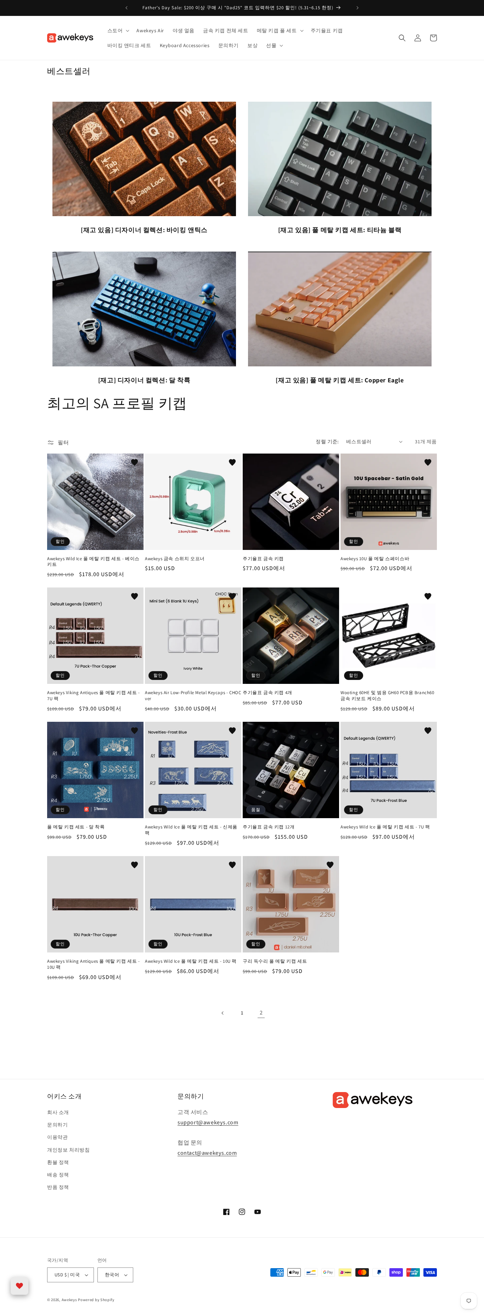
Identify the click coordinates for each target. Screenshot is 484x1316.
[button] (118, 30)
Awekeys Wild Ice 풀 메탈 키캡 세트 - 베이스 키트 (93, 562)
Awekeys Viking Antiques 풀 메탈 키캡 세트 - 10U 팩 (93, 964)
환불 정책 (58, 1162)
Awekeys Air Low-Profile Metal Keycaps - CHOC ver (193, 696)
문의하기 (57, 1124)
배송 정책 (58, 1174)
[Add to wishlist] (135, 462)
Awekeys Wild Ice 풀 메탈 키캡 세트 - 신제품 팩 (191, 830)
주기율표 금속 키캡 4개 (267, 693)
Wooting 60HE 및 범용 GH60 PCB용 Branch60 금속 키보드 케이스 (387, 696)
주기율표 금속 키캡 (263, 559)
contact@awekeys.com (207, 1153)
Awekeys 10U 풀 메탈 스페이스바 (375, 559)
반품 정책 (58, 1187)
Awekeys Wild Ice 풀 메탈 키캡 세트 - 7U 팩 (385, 827)
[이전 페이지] (223, 1013)
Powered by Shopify (96, 1299)
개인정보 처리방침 (68, 1150)
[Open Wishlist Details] (19, 1286)
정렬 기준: (327, 441)
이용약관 (57, 1137)
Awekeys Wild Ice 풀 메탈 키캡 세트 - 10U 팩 (191, 961)
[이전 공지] (126, 8)
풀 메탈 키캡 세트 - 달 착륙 (76, 827)
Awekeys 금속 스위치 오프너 (175, 559)
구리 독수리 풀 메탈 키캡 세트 (275, 961)
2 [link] (261, 1012)
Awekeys (69, 1299)
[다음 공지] (357, 8)
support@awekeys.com (208, 1122)
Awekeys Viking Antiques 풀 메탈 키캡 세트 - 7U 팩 (93, 696)
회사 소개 (58, 1112)
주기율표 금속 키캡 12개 (268, 827)
